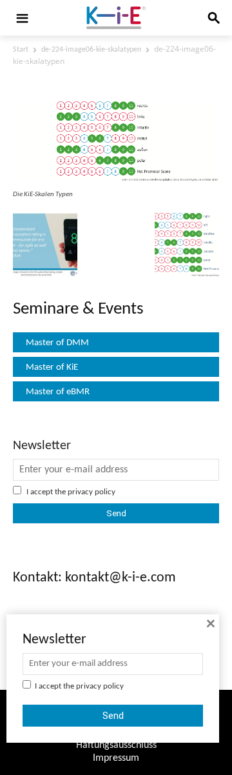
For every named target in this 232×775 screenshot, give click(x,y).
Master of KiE (52, 367)
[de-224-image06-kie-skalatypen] (116, 180)
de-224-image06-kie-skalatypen (91, 50)
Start (20, 50)
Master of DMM (57, 343)
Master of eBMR (58, 392)
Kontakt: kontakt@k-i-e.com (94, 577)
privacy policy (91, 492)
